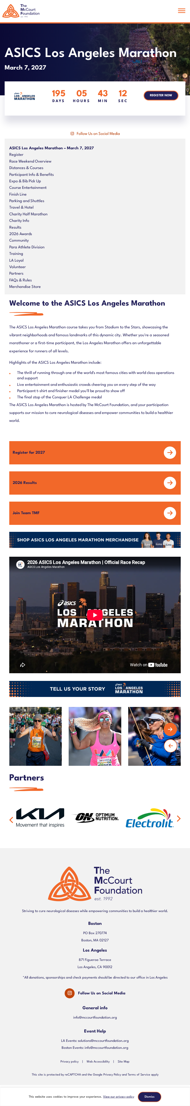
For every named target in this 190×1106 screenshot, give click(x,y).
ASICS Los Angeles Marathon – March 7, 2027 (51, 148)
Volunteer (17, 267)
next (170, 729)
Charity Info (19, 221)
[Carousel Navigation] (91, 736)
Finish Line (18, 195)
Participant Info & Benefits (31, 175)
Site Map (124, 1061)
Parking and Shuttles (26, 201)
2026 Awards (20, 234)
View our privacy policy (118, 1096)
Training (16, 254)
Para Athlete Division (26, 247)
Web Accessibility (98, 1061)
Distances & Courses (26, 168)
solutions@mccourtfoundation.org (103, 1041)
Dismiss (150, 1096)
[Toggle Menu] (181, 10)
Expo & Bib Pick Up (25, 181)
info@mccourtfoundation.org (95, 1017)
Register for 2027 (29, 453)
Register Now (161, 95)
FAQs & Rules (20, 280)
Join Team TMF (26, 513)
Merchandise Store (25, 287)
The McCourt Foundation (20, 13)
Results (15, 228)
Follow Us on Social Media (98, 134)
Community (19, 241)
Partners (16, 274)
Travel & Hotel (21, 208)
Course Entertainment (28, 188)
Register (16, 155)
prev (170, 746)
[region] (95, 1097)
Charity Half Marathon (28, 214)
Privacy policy (69, 1061)
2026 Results (25, 483)
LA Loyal (16, 261)
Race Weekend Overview (30, 161)
